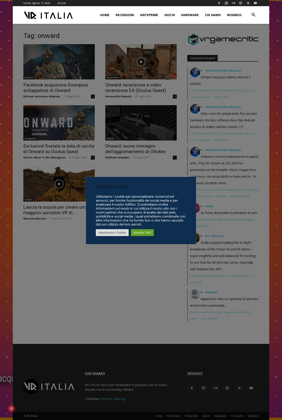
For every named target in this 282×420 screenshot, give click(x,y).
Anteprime (149, 15)
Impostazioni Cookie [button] (112, 232)
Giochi (169, 15)
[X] (248, 3)
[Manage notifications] (11, 408)
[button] (253, 15)
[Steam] (233, 3)
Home (104, 15)
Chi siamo (213, 15)
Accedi (62, 3)
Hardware (190, 15)
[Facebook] (219, 3)
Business (234, 15)
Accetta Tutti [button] (142, 232)
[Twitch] (240, 3)
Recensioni (125, 15)
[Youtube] (255, 3)
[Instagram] (226, 3)
